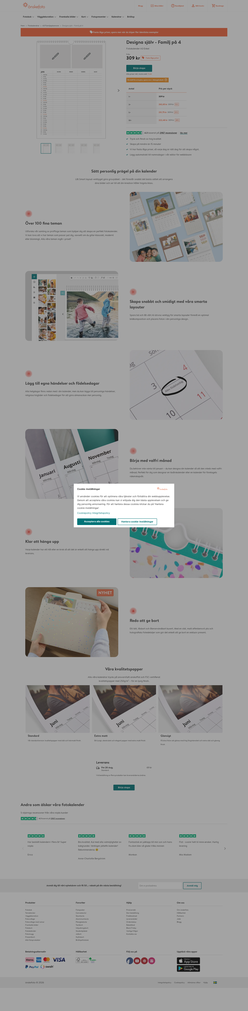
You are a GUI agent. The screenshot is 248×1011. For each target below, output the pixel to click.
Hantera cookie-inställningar (137, 521)
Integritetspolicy (101, 513)
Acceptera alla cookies (97, 521)
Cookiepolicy (84, 513)
